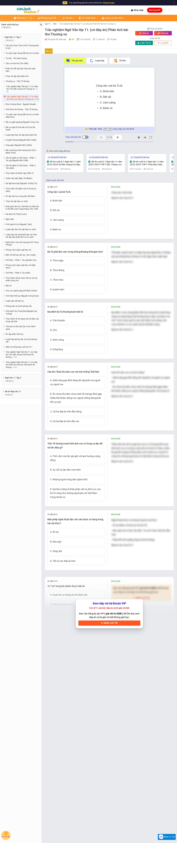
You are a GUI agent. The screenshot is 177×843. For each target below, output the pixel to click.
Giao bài (164, 33)
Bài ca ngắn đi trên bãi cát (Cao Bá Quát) (20, 128)
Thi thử (122, 60)
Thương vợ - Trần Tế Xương (17, 81)
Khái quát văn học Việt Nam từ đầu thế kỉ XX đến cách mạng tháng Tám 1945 (22, 207)
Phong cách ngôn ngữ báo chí (18, 250)
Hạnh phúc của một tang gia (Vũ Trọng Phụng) (22, 243)
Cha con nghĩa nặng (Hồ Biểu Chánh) (21, 291)
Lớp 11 (47, 24)
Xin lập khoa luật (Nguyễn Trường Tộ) (21, 183)
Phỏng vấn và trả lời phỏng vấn (19, 306)
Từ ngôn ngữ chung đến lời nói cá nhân (22, 53)
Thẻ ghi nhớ (77, 60)
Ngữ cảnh (10, 219)
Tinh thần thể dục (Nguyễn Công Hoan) (22, 296)
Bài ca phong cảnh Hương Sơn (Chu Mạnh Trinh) (21, 151)
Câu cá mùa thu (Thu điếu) (17, 63)
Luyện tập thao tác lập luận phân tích (21, 135)
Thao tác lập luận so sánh (17, 201)
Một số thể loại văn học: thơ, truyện (21, 255)
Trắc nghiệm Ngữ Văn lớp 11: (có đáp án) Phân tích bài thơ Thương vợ (87, 24)
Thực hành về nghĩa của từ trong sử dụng (21, 189)
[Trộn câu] (145, 137)
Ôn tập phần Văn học (15, 334)
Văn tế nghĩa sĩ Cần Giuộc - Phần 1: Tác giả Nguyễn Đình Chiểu (21, 159)
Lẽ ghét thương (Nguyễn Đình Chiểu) (21, 140)
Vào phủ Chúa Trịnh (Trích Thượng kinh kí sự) (22, 46)
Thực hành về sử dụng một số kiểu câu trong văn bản (22, 320)
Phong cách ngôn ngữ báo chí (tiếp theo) (20, 266)
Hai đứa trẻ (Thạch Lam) (16, 214)
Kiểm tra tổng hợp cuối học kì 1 (19, 347)
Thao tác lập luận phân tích (17, 76)
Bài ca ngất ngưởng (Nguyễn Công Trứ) (22, 122)
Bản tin (9, 285)
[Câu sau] (117, 137)
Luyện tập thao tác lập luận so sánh (21, 229)
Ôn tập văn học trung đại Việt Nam (20, 196)
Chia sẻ (145, 33)
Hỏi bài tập (5, 837)
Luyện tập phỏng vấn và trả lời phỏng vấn (21, 340)
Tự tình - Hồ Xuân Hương (16, 58)
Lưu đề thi (164, 43)
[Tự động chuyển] (139, 137)
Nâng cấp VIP (110, 623)
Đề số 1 (49, 51)
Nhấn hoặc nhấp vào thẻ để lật (111, 129)
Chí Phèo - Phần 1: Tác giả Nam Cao (21, 260)
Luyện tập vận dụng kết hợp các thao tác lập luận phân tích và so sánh (21, 235)
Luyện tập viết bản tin (15, 301)
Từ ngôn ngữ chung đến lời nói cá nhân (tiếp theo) (22, 115)
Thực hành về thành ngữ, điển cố (20, 173)
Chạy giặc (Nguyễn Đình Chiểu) (19, 145)
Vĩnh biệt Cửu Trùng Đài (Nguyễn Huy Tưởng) (21, 312)
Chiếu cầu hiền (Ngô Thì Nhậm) (19, 178)
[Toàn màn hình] (150, 137)
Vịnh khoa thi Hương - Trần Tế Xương (21, 109)
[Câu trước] (101, 137)
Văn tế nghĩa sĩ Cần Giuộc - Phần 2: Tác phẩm (21, 166)
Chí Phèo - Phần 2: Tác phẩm (18, 273)
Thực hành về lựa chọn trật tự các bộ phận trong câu (21, 279)
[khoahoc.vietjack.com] (28, 10)
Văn (54, 24)
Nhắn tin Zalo (169, 837)
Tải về (145, 43)
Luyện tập (99, 60)
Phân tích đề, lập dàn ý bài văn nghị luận (20, 69)
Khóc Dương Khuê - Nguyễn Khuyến (21, 104)
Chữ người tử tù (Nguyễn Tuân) (19, 224)
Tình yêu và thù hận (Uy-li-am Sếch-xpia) (21, 327)
